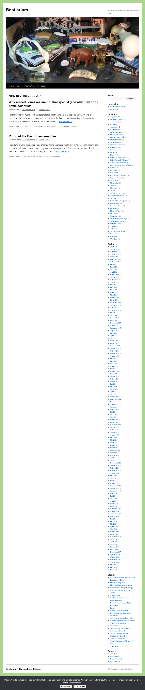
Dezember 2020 (115, 259)
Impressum (42, 85)
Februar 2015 (114, 396)
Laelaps (112, 608)
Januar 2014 (114, 422)
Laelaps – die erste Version (119, 610)
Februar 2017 (114, 340)
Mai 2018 (113, 315)
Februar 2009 (114, 531)
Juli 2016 (113, 358)
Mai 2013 (113, 440)
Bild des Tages (29, 156)
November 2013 (115, 427)
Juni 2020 (113, 267)
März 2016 (114, 368)
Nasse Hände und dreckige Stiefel (121, 618)
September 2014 (115, 407)
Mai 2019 (113, 290)
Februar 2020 (114, 274)
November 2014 (115, 402)
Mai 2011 (113, 478)
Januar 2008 (114, 549)
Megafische (114, 183)
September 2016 (115, 353)
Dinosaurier (114, 147)
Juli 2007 (113, 564)
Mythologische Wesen (117, 193)
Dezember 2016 (115, 346)
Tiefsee (112, 229)
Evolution (113, 152)
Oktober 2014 (115, 404)
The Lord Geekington (117, 638)
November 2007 (115, 554)
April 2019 (114, 292)
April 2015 (114, 391)
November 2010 (115, 488)
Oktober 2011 (115, 468)
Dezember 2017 (115, 323)
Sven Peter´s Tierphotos (118, 631)
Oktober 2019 (115, 279)
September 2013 (115, 432)
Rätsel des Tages (115, 211)
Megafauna (114, 180)
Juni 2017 (113, 333)
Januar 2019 (114, 300)
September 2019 (115, 282)
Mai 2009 (113, 524)
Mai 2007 (113, 570)
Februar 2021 (114, 256)
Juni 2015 (113, 386)
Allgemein (113, 117)
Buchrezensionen (116, 139)
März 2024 (114, 246)
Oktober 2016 (115, 351)
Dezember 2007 (115, 552)
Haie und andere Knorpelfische (120, 165)
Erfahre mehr (80, 686)
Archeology (114, 127)
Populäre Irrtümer (30, 126)
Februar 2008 (114, 547)
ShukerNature (115, 626)
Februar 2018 (114, 318)
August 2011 (114, 473)
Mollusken (113, 188)
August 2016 (114, 356)
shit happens (114, 213)
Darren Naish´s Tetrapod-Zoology (121, 587)
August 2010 (114, 493)
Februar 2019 (114, 297)
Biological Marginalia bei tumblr (121, 585)
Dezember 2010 (115, 486)
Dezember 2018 (115, 302)
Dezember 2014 (115, 399)
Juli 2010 (113, 496)
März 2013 (114, 442)
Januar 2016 (114, 374)
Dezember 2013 (115, 424)
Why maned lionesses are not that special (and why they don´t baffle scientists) (53, 104)
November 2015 (115, 376)
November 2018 (115, 305)
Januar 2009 (114, 534)
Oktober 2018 (115, 307)
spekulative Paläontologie (118, 218)
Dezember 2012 (115, 450)
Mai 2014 (113, 414)
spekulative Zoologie (117, 221)
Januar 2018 (114, 320)
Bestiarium (17, 10)
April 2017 (114, 335)
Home (11, 85)
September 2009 (115, 514)
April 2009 (114, 526)
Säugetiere (42, 126)
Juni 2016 (113, 361)
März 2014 (114, 417)
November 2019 (115, 277)
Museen (113, 190)
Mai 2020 (113, 269)
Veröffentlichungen (116, 231)
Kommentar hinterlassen (66, 126)
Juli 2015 (113, 384)
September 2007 (115, 559)
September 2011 (115, 470)
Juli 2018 (113, 312)
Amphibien (114, 122)
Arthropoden (114, 129)
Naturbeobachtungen (117, 195)
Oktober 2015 (115, 379)
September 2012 (115, 452)
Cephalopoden (115, 142)
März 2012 (114, 460)
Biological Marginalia (117, 582)
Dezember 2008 (115, 536)
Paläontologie (114, 203)
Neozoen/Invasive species (118, 201)
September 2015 (115, 381)
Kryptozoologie (115, 178)
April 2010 (114, 501)
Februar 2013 (114, 445)
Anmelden (113, 654)
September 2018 (115, 310)
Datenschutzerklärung (26, 85)
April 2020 (114, 272)
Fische (38, 156)
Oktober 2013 (115, 430)
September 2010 (115, 491)
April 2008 (114, 542)
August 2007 (114, 562)
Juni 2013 (113, 437)
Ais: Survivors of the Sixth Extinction (123, 577)
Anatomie (113, 124)
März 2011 (114, 480)
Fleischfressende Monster (118, 157)
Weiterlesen (65, 121)
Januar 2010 (114, 506)
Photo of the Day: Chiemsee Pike (32, 136)
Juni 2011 (113, 475)
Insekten (113, 173)
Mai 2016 (113, 363)
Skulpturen (114, 216)
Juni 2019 (113, 287)
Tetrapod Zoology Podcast (119, 633)
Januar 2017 (114, 343)
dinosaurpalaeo (115, 595)
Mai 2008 (113, 539)
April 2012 (114, 458)
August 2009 (114, 516)
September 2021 (115, 254)
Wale (111, 236)
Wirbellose (113, 239)
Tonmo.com (114, 646)
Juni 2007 (113, 567)
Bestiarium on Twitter (117, 580)
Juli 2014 (113, 412)
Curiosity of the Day (117, 145)
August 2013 (114, 435)
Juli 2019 (113, 284)
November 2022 (115, 251)
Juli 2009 (113, 519)
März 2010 (114, 503)
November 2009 (115, 508)
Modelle (113, 185)
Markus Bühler (44, 109)
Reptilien (113, 208)
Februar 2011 (114, 483)
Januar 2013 (114, 447)
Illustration (113, 170)
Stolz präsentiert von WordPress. (122, 669)
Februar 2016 (114, 371)
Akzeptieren (66, 686)
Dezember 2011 (115, 463)
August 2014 (114, 409)
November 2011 (115, 465)
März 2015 (114, 394)
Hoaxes (112, 167)
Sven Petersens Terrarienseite (120, 628)
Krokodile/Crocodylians (118, 175)
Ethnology (113, 150)
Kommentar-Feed (116, 659)
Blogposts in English (117, 137)
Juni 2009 (113, 521)
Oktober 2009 (115, 511)
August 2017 (114, 330)
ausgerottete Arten (116, 132)
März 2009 (114, 529)
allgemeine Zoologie (117, 119)
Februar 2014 (114, 419)
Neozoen (113, 198)
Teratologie (51, 126)
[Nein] (141, 683)
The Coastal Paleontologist (119, 636)
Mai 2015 (113, 389)
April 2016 (114, 366)
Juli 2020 (113, 264)
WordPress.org (115, 661)
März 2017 (114, 338)
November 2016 (115, 348)
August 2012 (114, 455)
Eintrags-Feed (115, 656)
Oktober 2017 (115, 325)
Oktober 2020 (115, 262)
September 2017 (115, 328)
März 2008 (114, 544)
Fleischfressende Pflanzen (119, 160)
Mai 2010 (113, 498)
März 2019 (114, 295)
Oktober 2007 (115, 557)
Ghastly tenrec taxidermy (118, 162)
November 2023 (115, 249)
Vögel (112, 234)
